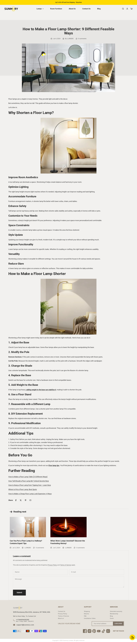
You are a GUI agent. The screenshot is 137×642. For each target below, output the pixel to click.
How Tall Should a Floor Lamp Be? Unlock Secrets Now (28, 481)
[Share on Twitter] (21, 500)
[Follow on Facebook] (85, 631)
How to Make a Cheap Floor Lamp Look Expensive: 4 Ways (30, 494)
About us (61, 618)
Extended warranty (116, 611)
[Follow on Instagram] (89, 631)
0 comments (82, 39)
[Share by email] (30, 500)
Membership (114, 613)
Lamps (39, 9)
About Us (72, 9)
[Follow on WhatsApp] (108, 631)
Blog (99, 9)
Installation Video (90, 618)
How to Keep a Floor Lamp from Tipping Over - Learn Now (29, 485)
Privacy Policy (52, 565)
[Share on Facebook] (16, 500)
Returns (86, 613)
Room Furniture (56, 9)
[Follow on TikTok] (103, 631)
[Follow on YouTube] (99, 631)
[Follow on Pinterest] (94, 631)
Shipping (87, 611)
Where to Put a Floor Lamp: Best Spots (22, 489)
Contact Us (86, 9)
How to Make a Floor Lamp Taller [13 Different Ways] (27, 477)
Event (112, 618)
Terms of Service (65, 565)
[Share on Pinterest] (25, 500)
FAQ (85, 616)
